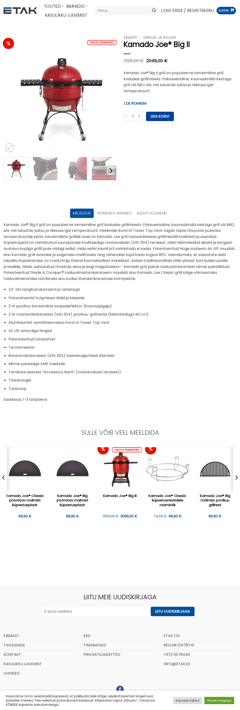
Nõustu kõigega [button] (219, 700)
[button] (187, 10)
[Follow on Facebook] (120, 690)
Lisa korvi (160, 116)
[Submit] (154, 11)
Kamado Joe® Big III (120, 495)
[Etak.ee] (20, 10)
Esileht (130, 37)
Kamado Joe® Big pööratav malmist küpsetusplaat (72, 500)
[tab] (82, 213)
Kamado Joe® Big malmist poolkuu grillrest (215, 500)
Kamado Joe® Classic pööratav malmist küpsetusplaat (25, 500)
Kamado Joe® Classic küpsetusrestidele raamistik (167, 500)
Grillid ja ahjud (159, 37)
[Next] (108, 96)
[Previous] (12, 96)
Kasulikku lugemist (66, 15)
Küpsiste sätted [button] (187, 700)
